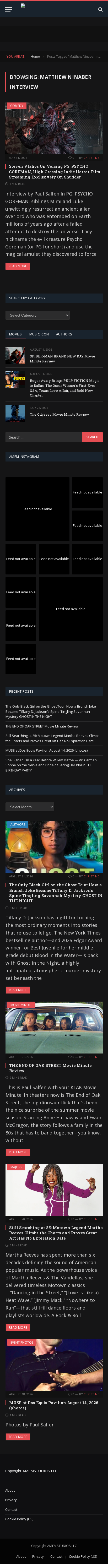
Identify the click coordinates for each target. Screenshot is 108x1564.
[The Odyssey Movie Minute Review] (15, 413)
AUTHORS (64, 334)
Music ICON (39, 334)
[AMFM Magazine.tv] (54, 9)
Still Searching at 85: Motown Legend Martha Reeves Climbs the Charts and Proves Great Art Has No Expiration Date (53, 738)
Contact (11, 1509)
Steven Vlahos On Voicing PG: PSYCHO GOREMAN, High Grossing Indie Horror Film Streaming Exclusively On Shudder (54, 172)
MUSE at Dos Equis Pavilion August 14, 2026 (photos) (47, 750)
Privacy (11, 1499)
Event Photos (21, 1342)
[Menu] (8, 9)
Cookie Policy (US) (19, 1519)
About (10, 1490)
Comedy (16, 106)
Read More (18, 266)
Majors (16, 1167)
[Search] (100, 9)
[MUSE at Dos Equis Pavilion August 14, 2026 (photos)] (54, 1365)
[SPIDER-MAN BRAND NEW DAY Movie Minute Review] (15, 355)
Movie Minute (21, 1005)
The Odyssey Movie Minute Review (59, 414)
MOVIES (15, 334)
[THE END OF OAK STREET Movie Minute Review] (54, 1027)
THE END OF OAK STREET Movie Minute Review (42, 726)
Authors (17, 824)
